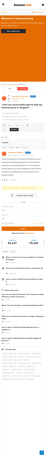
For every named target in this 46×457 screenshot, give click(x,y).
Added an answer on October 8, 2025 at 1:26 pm (21, 155)
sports (26, 376)
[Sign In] (43, 4)
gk (4, 366)
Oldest (11, 147)
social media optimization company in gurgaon (15, 119)
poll (19, 372)
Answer (14, 129)
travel (30, 379)
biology (12, 353)
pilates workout (8, 372)
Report (6, 137)
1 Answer (7, 332)
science (16, 376)
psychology (28, 372)
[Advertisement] (23, 56)
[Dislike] (9, 101)
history (21, 366)
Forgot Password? (38, 223)
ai (4, 353)
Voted (5, 147)
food (26, 360)
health (12, 366)
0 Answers (8, 300)
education (7, 360)
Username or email (8, 206)
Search (5, 12)
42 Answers (12, 273)
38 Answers (12, 284)
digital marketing (33, 356)
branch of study (25, 353)
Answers (13, 251)
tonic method (20, 379)
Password (5, 215)
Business (15, 101)
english (17, 360)
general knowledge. (9, 363)
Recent (17, 147)
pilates (5, 369)
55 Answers (12, 262)
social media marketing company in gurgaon (14, 116)
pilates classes (16, 369)
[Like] (9, 95)
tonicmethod (7, 379)
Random (25, 147)
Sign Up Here (29, 233)
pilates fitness (29, 369)
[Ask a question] (42, 453)
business (37, 353)
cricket (21, 356)
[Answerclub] (23, 4)
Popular (5, 251)
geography (36, 363)
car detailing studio (9, 356)
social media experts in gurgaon (10, 113)
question (6, 376)
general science (24, 363)
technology (36, 376)
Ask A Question (39, 12)
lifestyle (31, 366)
